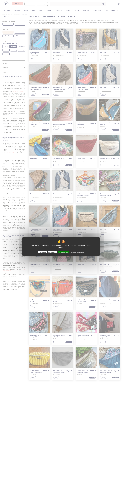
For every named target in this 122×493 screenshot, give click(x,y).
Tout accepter (64, 252)
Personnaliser (52, 252)
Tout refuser (42, 252)
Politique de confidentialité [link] (77, 252)
